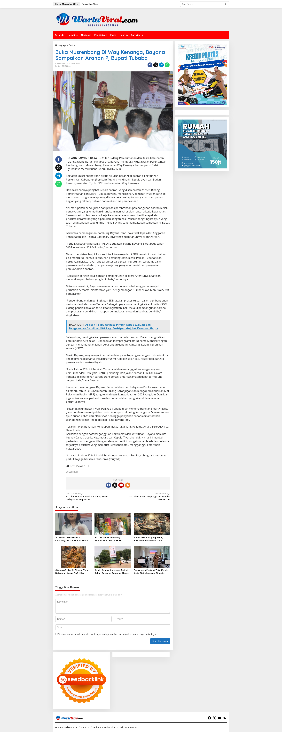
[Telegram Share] (161, 64)
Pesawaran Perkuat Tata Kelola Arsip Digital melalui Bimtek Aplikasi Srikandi (151, 571)
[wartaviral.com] (97, 19)
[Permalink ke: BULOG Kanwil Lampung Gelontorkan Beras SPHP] (112, 524)
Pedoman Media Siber (104, 727)
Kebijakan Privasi (128, 727)
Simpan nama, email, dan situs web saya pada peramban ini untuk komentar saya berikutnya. (107, 634)
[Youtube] (121, 485)
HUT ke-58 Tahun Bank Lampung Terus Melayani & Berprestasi (87, 496)
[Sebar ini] (150, 64)
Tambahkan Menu (89, 4)
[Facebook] (108, 485)
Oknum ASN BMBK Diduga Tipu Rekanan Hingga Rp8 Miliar (71, 571)
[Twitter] (114, 485)
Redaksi (85, 727)
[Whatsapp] (167, 64)
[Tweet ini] (155, 64)
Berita (58, 66)
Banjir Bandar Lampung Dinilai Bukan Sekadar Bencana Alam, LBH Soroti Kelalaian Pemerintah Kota (112, 571)
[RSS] (127, 485)
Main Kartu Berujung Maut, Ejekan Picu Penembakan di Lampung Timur (148, 539)
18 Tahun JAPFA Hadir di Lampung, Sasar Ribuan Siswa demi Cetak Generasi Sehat (71, 539)
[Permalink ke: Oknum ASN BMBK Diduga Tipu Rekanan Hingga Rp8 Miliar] (73, 556)
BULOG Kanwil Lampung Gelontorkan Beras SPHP (107, 539)
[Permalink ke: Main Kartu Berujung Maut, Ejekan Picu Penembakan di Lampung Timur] (152, 524)
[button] (226, 4)
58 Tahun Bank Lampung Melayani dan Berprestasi (149, 496)
